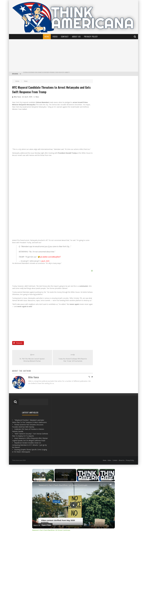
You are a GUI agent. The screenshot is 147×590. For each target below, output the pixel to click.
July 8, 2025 (45, 261)
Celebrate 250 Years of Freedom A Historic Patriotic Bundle (42, 74)
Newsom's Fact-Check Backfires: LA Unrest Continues (63, 485)
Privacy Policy (91, 36)
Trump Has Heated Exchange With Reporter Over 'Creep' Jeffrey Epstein (73, 359)
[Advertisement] (73, 55)
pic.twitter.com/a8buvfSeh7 (50, 257)
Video (55, 36)
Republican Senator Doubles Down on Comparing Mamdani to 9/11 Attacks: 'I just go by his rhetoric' (29, 445)
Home (17, 81)
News (47, 36)
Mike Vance (17, 97)
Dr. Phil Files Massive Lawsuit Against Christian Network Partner (32, 359)
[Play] (88, 475)
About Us (76, 36)
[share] (110, 484)
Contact (65, 36)
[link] (35, 485)
